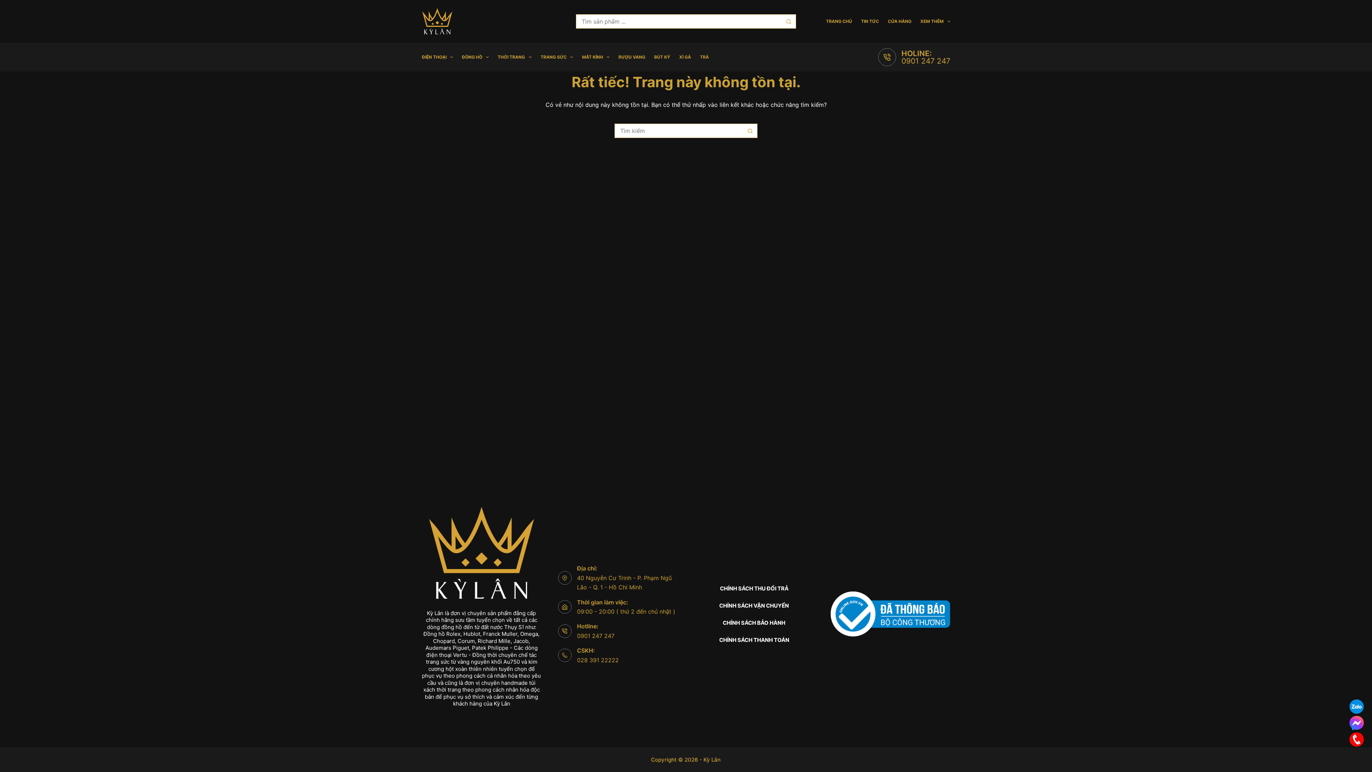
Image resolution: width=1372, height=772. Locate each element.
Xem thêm (932, 21)
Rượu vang (631, 57)
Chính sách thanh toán (754, 640)
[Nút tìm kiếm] (789, 21)
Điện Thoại (434, 57)
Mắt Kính (592, 57)
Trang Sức (554, 57)
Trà (704, 57)
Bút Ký (662, 57)
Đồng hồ (472, 57)
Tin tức (870, 21)
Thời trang (511, 57)
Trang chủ (839, 21)
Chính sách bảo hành (754, 622)
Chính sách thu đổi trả (754, 588)
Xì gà (685, 57)
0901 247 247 (925, 60)
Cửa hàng (899, 21)
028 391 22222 (598, 660)
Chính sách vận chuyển (754, 605)
